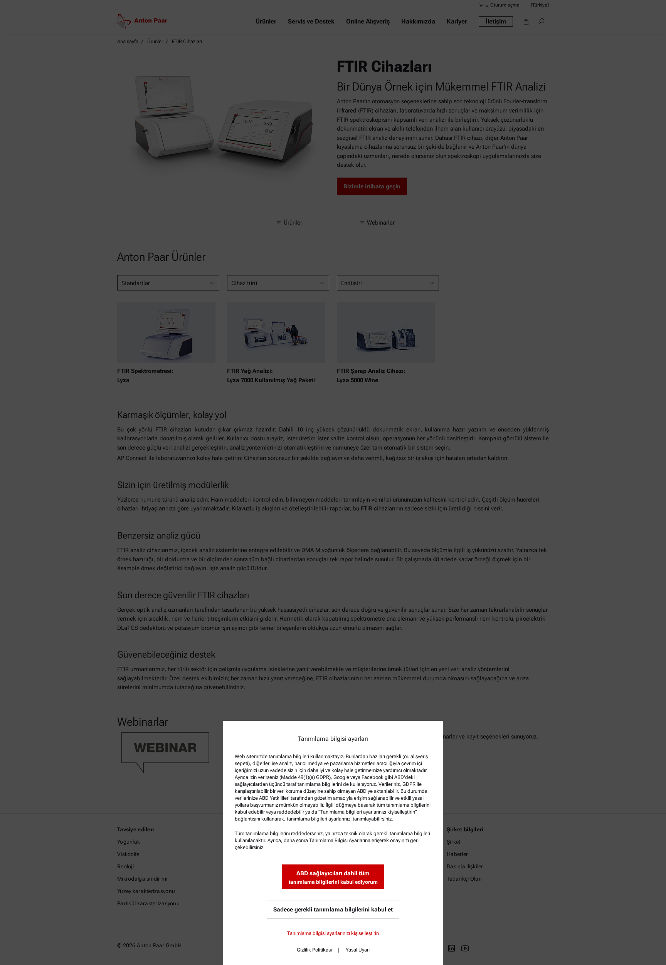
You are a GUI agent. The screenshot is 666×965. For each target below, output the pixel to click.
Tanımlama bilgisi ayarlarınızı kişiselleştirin (333, 933)
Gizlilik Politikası (314, 950)
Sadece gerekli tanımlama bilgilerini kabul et (333, 909)
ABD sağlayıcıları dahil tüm (333, 877)
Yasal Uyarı (358, 950)
